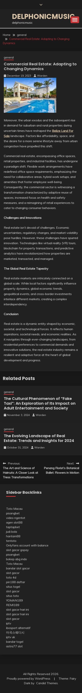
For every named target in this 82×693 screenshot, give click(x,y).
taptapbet (13, 527)
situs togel (13, 586)
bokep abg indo (16, 559)
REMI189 (12, 605)
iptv (8, 623)
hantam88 (13, 536)
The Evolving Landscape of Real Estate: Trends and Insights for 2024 (39, 438)
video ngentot (15, 518)
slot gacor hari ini (17, 609)
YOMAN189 (14, 600)
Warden (42, 75)
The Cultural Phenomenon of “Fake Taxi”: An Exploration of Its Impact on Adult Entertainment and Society (40, 403)
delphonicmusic (43, 16)
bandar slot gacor (18, 568)
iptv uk (10, 637)
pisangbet (13, 513)
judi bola (11, 531)
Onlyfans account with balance (27, 545)
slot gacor (12, 573)
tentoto (11, 541)
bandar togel (14, 642)
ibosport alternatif (18, 628)
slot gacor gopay (17, 550)
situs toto (12, 596)
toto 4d (11, 577)
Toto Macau (14, 509)
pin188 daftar (15, 582)
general (9, 57)
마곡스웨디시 (15, 632)
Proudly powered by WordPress (29, 678)
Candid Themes (47, 683)
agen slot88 (14, 522)
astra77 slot (14, 646)
